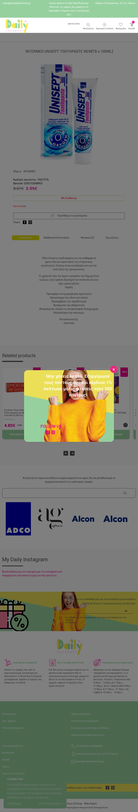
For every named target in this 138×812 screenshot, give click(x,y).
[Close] (113, 369)
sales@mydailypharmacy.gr (17, 3)
